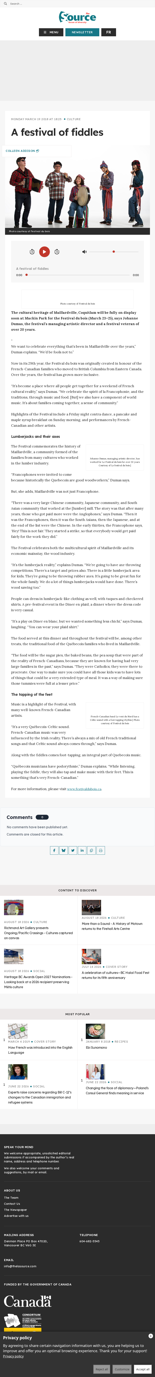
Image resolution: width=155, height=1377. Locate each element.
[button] (51, 32)
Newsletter (82, 32)
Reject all (102, 1369)
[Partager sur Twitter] (73, 850)
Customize (122, 1369)
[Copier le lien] (91, 850)
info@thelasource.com (20, 1266)
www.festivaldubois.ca (84, 789)
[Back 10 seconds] (32, 251)
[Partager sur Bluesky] (64, 850)
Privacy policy (13, 1356)
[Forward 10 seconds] (56, 251)
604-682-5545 (89, 1241)
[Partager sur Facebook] (54, 850)
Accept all (143, 1369)
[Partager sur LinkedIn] (82, 850)
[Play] (44, 251)
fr (108, 32)
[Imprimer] (101, 850)
